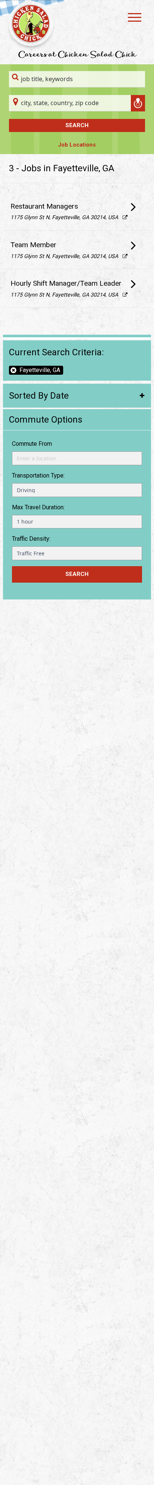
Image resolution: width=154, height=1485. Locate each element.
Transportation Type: (38, 475)
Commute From (32, 443)
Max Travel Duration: (38, 507)
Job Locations (77, 144)
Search (77, 125)
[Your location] (138, 103)
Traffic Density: (31, 538)
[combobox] (77, 79)
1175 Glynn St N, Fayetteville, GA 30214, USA (68, 217)
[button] (77, 396)
